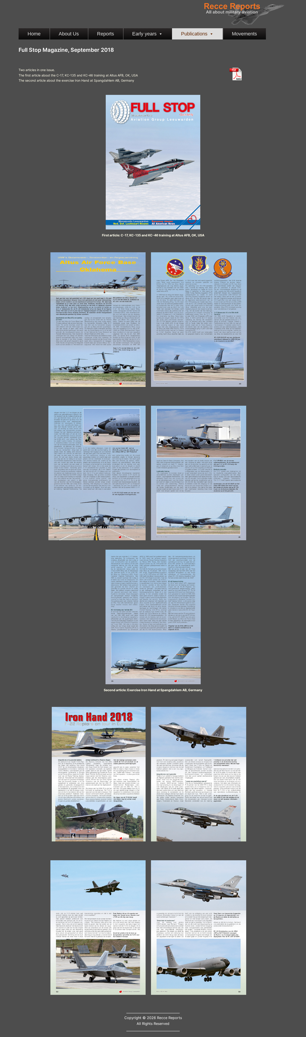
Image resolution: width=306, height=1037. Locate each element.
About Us (69, 34)
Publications (194, 34)
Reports (105, 34)
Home (34, 34)
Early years (144, 34)
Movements (244, 34)
